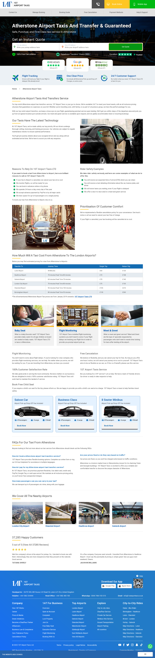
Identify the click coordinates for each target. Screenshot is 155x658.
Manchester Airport (79, 626)
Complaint (46, 615)
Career (14, 612)
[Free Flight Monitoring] (77, 315)
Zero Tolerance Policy (20, 633)
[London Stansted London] (60, 513)
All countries (101, 630)
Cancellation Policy (19, 637)
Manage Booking (39, 12)
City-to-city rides (103, 608)
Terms (59, 645)
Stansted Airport (52, 526)
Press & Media (17, 615)
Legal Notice (80, 645)
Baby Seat (20, 330)
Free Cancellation (90, 12)
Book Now (21, 426)
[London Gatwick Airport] (127, 513)
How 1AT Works (18, 608)
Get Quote (125, 47)
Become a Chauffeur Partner (22, 622)
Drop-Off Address (70, 45)
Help (141, 576)
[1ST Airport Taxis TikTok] (141, 645)
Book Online (117, 4)
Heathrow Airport (86, 526)
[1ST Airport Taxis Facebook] (124, 645)
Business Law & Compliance (22, 630)
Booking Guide (64, 12)
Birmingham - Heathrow (131, 612)
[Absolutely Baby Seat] (33, 315)
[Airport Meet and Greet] (122, 315)
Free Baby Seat (48, 626)
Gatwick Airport (119, 526)
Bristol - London (129, 619)
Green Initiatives (18, 619)
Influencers (16, 626)
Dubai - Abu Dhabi (129, 608)
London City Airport (20, 526)
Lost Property (47, 619)
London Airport (77, 608)
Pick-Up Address (22, 45)
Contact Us (13, 12)
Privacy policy (68, 645)
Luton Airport (77, 612)
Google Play (110, 586)
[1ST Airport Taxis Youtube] (120, 645)
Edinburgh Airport (78, 630)
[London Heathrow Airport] (94, 513)
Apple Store (126, 586)
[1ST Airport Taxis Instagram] (133, 645)
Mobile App (142, 4)
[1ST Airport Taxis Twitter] (128, 645)
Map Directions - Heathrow (133, 630)
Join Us (45, 622)
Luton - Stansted (129, 615)
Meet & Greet (111, 330)
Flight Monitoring (68, 330)
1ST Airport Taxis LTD (83, 297)
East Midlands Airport (80, 633)
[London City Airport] (27, 513)
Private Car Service (104, 615)
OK (145, 654)
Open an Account (48, 612)
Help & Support (142, 12)
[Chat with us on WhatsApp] (150, 646)
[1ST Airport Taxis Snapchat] (137, 645)
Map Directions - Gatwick (132, 633)
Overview (45, 608)
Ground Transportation (105, 622)
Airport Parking (102, 626)
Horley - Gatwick (129, 622)
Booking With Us (48, 637)
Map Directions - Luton (131, 626)
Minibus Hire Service (105, 619)
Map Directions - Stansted (132, 637)
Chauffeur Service (104, 612)
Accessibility (92, 645)
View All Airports (78, 637)
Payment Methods (116, 12)
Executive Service (49, 630)
